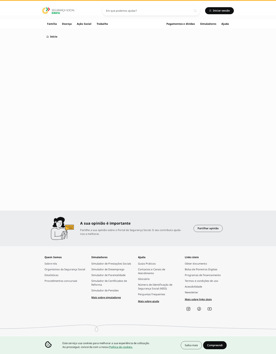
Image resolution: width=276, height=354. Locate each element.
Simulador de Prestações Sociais (111, 263)
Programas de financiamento (203, 275)
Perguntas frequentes (151, 294)
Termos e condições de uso (201, 281)
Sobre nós (51, 263)
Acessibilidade (193, 286)
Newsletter (191, 292)
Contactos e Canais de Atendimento (151, 271)
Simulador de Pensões (105, 290)
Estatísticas (51, 275)
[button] (215, 345)
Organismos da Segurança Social (65, 269)
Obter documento (196, 263)
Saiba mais (191, 345)
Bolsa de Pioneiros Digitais (201, 269)
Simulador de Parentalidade (108, 275)
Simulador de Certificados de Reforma (109, 282)
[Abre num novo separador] (188, 308)
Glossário (144, 279)
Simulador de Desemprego (107, 269)
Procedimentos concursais (61, 281)
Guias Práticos (147, 263)
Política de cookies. (121, 347)
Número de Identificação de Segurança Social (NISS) (155, 286)
